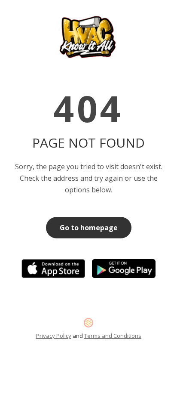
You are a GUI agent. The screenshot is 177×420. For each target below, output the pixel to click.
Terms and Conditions (112, 336)
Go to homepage (89, 227)
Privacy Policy (53, 336)
